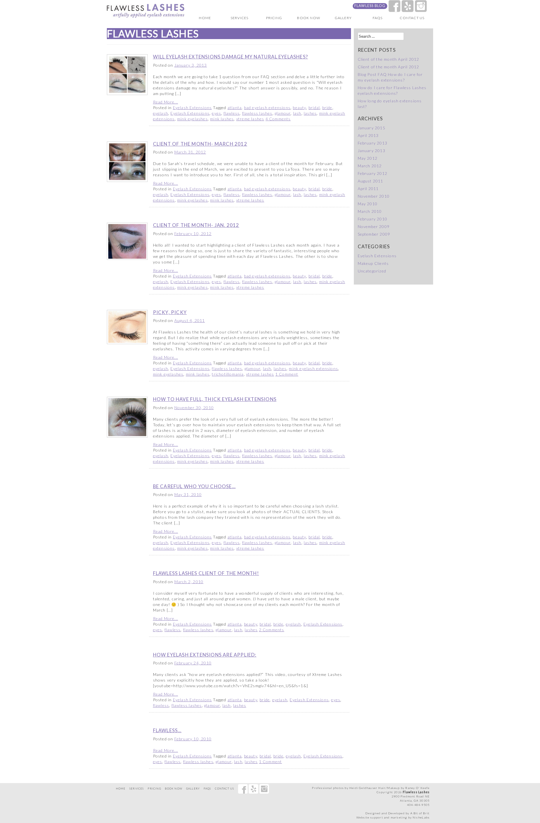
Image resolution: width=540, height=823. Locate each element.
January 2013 (371, 150)
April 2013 (368, 135)
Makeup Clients (373, 263)
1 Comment (286, 374)
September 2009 (374, 234)
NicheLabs (421, 817)
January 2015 (371, 127)
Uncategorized (372, 271)
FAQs (378, 18)
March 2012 (370, 165)
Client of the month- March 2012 (200, 144)
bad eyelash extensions (267, 107)
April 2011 (368, 188)
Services (240, 18)
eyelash (160, 113)
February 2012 (373, 173)
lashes (310, 113)
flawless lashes (257, 113)
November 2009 (374, 226)
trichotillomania (228, 374)
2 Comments (271, 629)
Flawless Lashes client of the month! (206, 573)
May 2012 (368, 158)
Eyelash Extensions (192, 107)
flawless (232, 113)
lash (297, 113)
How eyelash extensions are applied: (204, 655)
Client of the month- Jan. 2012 (196, 225)
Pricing (274, 18)
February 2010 (373, 219)
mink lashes (222, 118)
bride (327, 107)
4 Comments (278, 118)
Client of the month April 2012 (388, 59)
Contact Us (412, 18)
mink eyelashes (192, 118)
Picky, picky (170, 312)
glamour (283, 113)
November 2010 (374, 196)
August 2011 (370, 181)
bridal (314, 107)
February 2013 (373, 143)
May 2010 (368, 203)
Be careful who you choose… (194, 486)
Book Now (308, 18)
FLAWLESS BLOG (370, 6)
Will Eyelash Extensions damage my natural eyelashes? (230, 57)
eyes (216, 113)
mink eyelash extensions (313, 368)
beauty (299, 107)
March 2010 (370, 211)
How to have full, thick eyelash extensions (214, 399)
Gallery (343, 18)
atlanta (235, 107)
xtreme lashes (250, 118)
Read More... (165, 102)
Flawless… (167, 730)
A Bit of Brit (420, 813)
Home (205, 18)
